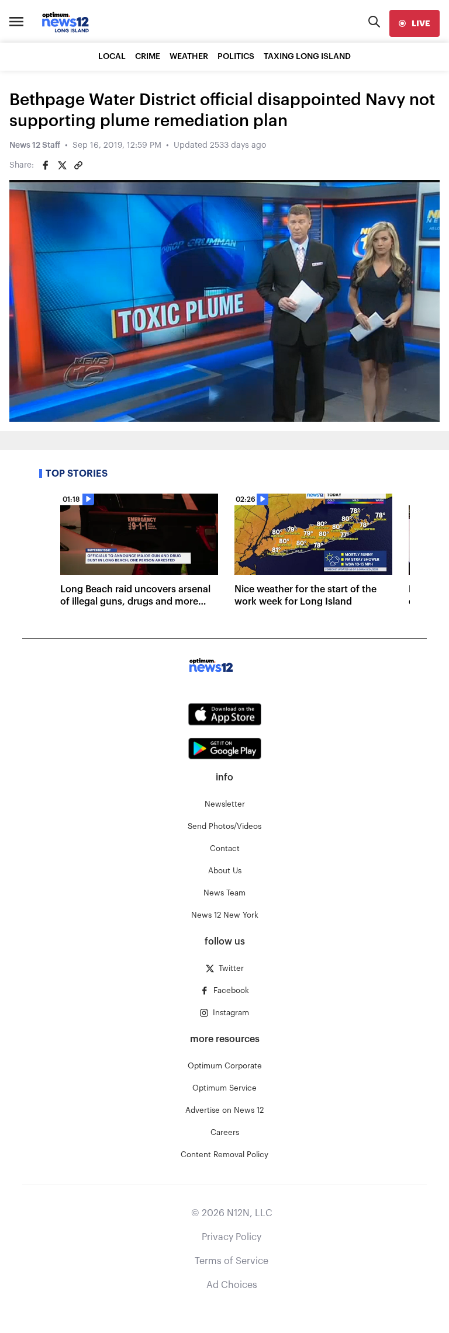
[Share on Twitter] (62, 165)
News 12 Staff (34, 145)
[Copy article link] (78, 165)
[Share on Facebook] (45, 165)
